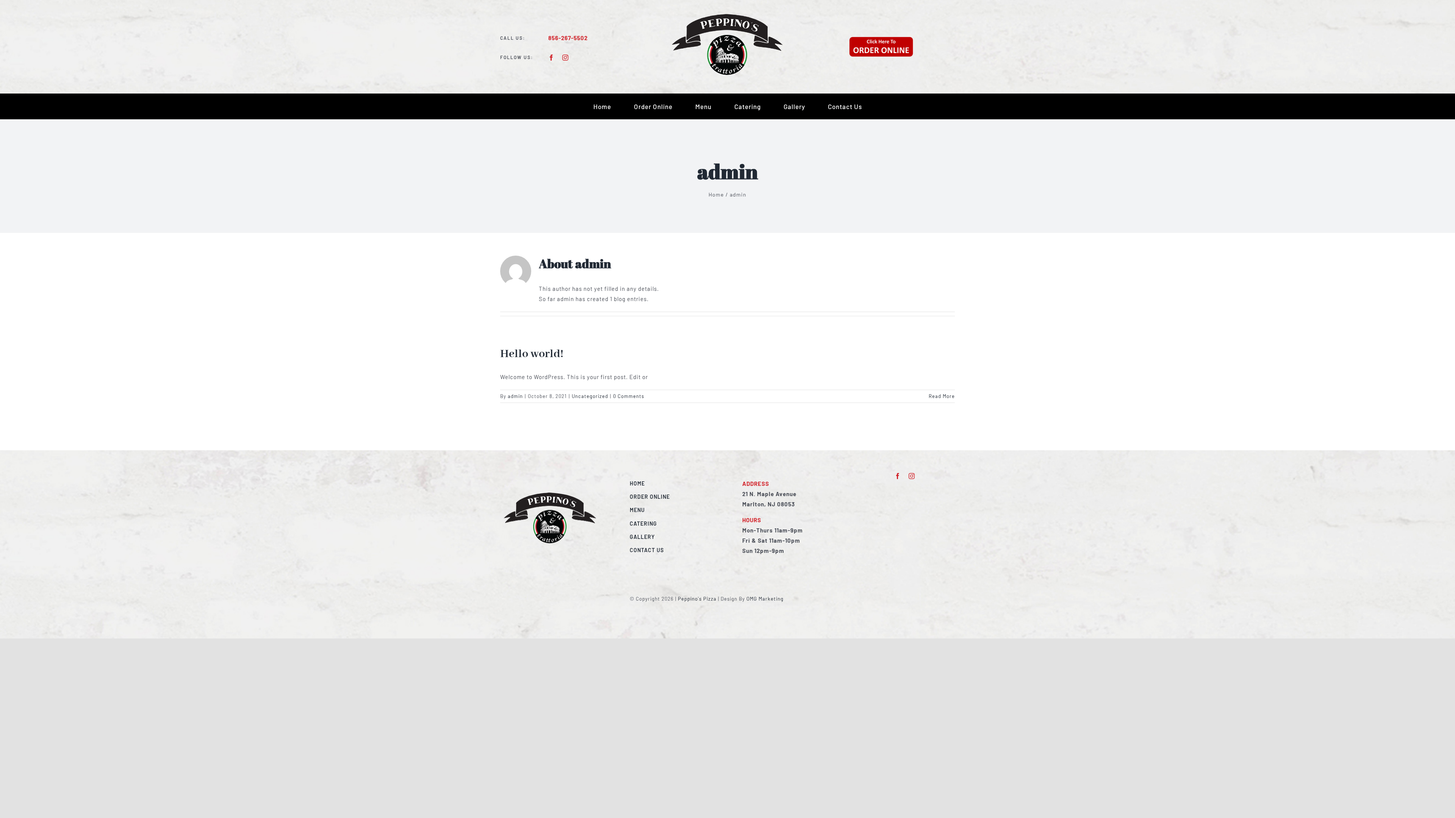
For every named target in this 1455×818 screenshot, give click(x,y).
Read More (942, 396)
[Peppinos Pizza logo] (727, 15)
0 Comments (628, 396)
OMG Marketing (765, 599)
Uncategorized (590, 396)
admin (515, 396)
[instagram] (565, 58)
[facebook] (551, 58)
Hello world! (531, 354)
